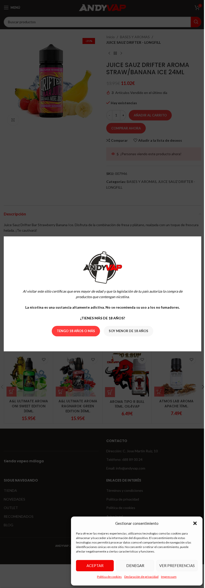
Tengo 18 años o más (74, 331)
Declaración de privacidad (137, 577)
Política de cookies (105, 577)
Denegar (131, 565)
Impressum (165, 577)
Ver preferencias (173, 565)
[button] (191, 523)
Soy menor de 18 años (126, 331)
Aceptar (91, 565)
